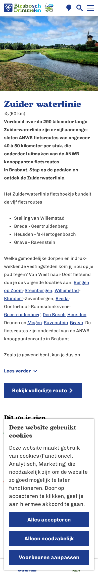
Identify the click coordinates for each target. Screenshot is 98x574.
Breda (62, 298)
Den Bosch (54, 314)
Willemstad (67, 290)
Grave (76, 322)
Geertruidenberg (22, 314)
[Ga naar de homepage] (29, 8)
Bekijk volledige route (39, 390)
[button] (49, 279)
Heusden (76, 314)
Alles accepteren (49, 519)
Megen (34, 322)
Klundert (13, 298)
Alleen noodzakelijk (49, 538)
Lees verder (17, 371)
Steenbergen (38, 290)
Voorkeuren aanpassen (49, 557)
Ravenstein (56, 322)
